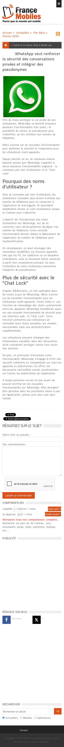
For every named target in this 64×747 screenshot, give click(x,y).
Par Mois (39, 32)
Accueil (7, 32)
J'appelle (7, 508)
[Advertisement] (32, 574)
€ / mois (26, 514)
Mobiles (27, 718)
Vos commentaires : (14, 444)
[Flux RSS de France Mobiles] (58, 33)
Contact (24, 730)
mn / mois (29, 508)
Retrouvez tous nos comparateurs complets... (30, 520)
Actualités (22, 32)
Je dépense (9, 514)
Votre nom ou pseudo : (16, 434)
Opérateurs (44, 718)
